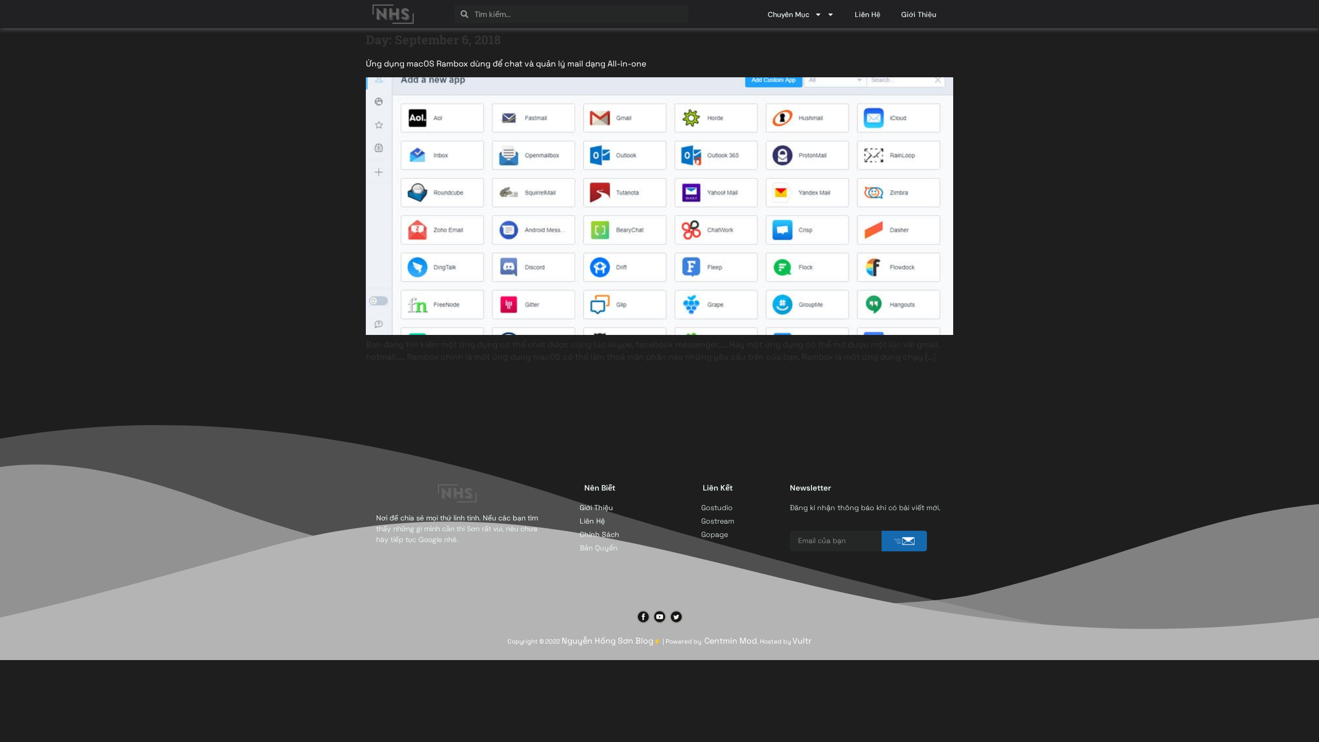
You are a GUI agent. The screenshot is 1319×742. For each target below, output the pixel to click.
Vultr (801, 640)
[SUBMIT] (904, 541)
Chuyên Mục (788, 14)
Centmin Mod (730, 640)
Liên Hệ (868, 14)
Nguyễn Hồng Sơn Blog (607, 640)
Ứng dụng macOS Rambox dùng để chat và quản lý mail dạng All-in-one (506, 63)
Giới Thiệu (918, 14)
